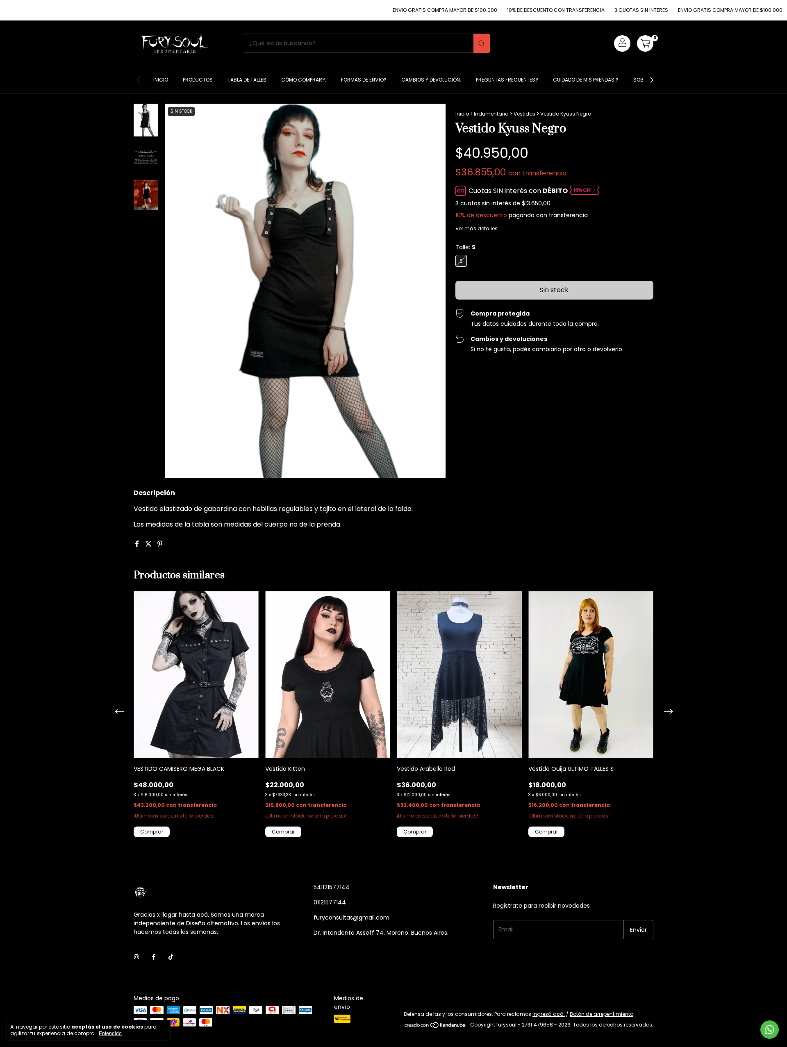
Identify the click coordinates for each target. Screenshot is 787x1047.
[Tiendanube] (435, 1026)
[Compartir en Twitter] (149, 544)
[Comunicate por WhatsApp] (769, 1029)
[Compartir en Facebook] (138, 544)
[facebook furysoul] (154, 957)
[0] (645, 43)
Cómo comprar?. (303, 79)
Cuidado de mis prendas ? (586, 79)
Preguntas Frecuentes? (507, 79)
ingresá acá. (548, 1014)
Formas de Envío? (364, 79)
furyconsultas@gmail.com (351, 917)
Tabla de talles (246, 79)
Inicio (160, 79)
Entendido (110, 1033)
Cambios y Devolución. (431, 79)
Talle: (465, 247)
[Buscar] (481, 43)
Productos (198, 79)
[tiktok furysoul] (171, 957)
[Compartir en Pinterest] (160, 544)
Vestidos (524, 113)
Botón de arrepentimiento (601, 1014)
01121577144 (330, 902)
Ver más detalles (476, 228)
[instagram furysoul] (136, 957)
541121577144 (332, 887)
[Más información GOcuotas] (584, 191)
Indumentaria (491, 113)
